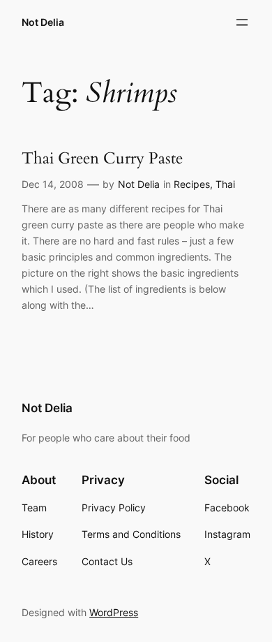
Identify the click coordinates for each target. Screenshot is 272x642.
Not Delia (43, 22)
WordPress (113, 612)
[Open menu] (242, 22)
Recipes (192, 184)
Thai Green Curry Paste (102, 158)
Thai (225, 184)
